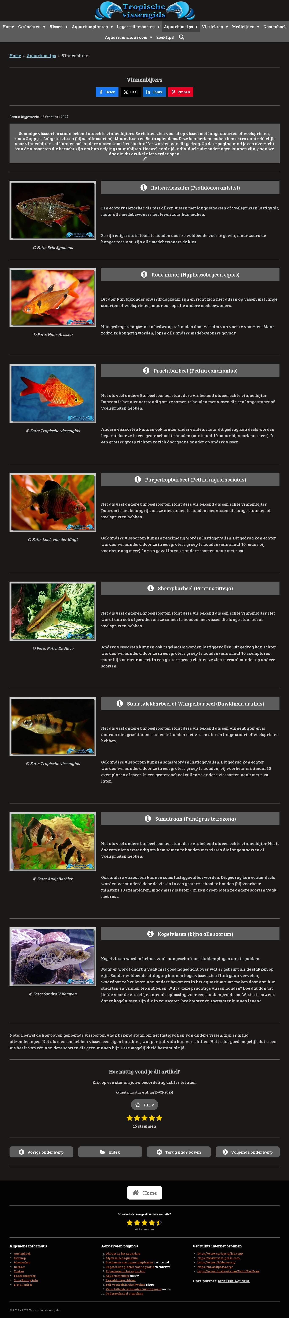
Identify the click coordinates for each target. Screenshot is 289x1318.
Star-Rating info (26, 1280)
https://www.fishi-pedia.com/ (219, 1258)
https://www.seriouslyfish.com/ (220, 1253)
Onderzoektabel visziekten (124, 1293)
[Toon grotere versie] (53, 210)
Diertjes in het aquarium (123, 1253)
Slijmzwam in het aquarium (125, 1271)
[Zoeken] (181, 37)
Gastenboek (22, 1253)
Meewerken (22, 1262)
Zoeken (19, 1271)
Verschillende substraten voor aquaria (133, 1289)
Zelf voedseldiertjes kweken (125, 1284)
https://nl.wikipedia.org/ (215, 1267)
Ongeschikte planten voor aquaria (130, 1267)
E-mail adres (23, 1284)
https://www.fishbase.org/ (216, 1262)
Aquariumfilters (117, 1276)
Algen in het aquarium (122, 1258)
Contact (19, 1267)
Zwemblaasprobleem (121, 1280)
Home (15, 55)
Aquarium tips (41, 55)
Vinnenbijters (75, 55)
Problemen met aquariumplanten (129, 1262)
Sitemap (20, 1258)
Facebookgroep (25, 1276)
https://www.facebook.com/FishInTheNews (228, 1271)
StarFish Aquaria (234, 1280)
